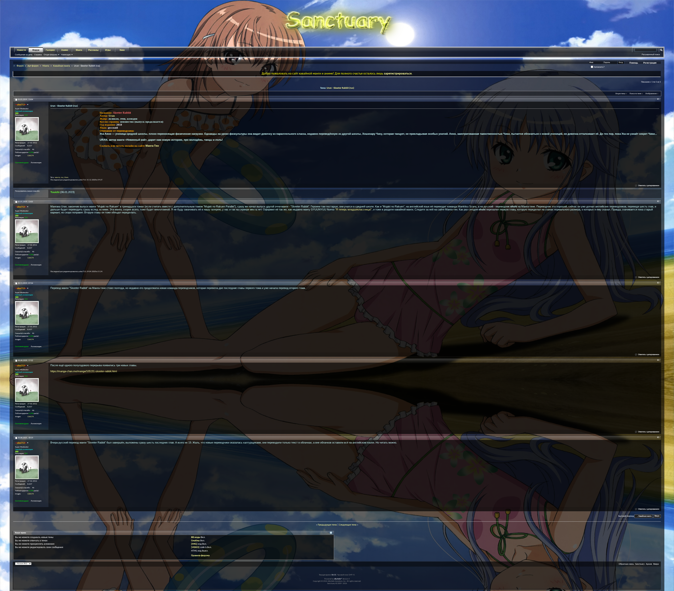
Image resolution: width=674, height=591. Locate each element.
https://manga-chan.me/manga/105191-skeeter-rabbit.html (83, 371)
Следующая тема (347, 525)
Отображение (651, 94)
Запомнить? (598, 67)
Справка (38, 55)
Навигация (66, 55)
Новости (21, 50)
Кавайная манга (61, 66)
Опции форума (50, 55)
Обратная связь (626, 564)
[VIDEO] (195, 547)
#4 (658, 360)
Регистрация (649, 63)
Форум (35, 50)
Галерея (50, 50)
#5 (658, 437)
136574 (30, 156)
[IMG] (194, 544)
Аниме (64, 50)
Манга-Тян (152, 145)
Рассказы (93, 50)
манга (57, 177)
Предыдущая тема (327, 525)
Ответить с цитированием (648, 186)
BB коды (195, 537)
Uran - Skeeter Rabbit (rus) (340, 88)
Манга (79, 50)
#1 (658, 99)
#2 (658, 201)
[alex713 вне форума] (27, 129)
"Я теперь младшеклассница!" (353, 209)
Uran (112, 115)
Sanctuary (640, 564)
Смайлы (195, 540)
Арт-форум (33, 66)
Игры (108, 50)
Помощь (633, 63)
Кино (122, 50)
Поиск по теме (635, 94)
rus (62, 177)
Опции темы (620, 94)
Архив (649, 564)
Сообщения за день (23, 55)
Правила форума (200, 555)
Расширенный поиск (651, 54)
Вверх (657, 516)
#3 (658, 283)
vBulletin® (338, 579)
